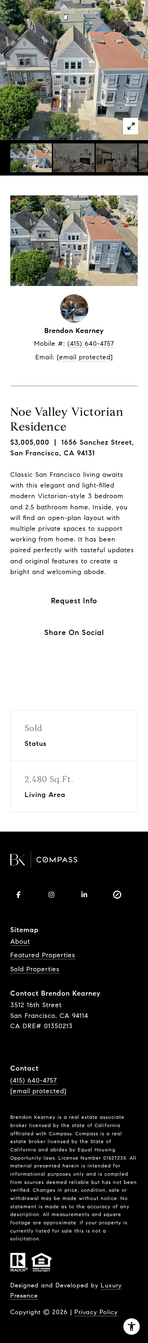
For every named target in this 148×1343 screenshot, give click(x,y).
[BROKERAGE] (117, 894)
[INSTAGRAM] (51, 894)
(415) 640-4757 (90, 343)
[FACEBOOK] (18, 894)
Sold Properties (35, 969)
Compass (86, 1133)
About (20, 941)
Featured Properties (42, 955)
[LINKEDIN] (84, 894)
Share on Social (74, 632)
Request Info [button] (74, 600)
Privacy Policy (96, 1312)
